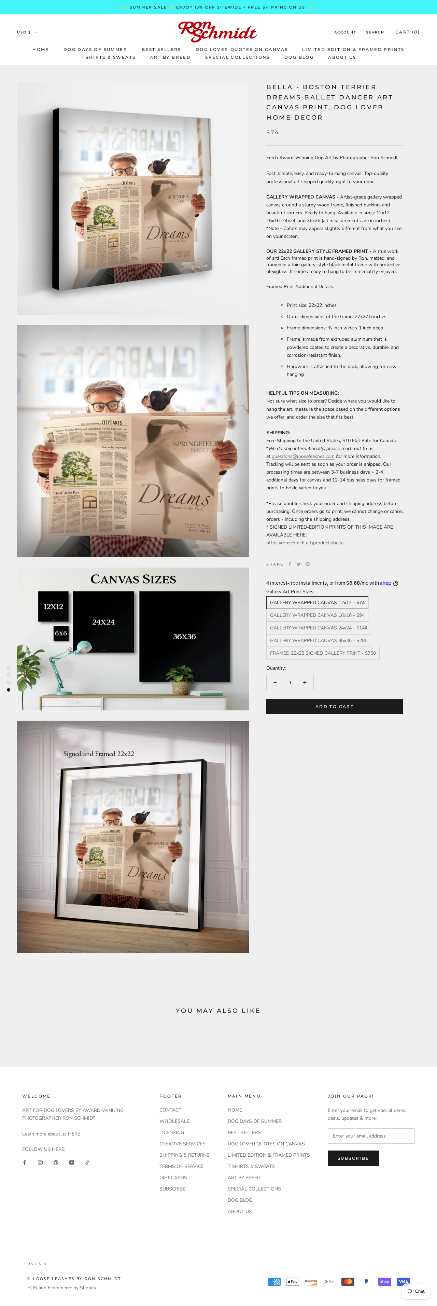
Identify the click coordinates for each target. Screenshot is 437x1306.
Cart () (407, 32)
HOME (40, 49)
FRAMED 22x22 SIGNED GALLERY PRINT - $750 (323, 653)
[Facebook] (290, 564)
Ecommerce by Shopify (72, 1287)
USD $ (24, 32)
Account (345, 32)
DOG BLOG (299, 57)
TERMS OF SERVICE (181, 1166)
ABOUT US (342, 57)
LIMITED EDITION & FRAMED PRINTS (353, 49)
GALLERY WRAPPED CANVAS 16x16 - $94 (317, 615)
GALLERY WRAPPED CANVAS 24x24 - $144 (318, 628)
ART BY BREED (170, 57)
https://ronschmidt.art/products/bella (304, 543)
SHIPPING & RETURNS (184, 1155)
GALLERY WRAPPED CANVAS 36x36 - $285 (318, 640)
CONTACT (170, 1110)
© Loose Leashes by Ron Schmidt (74, 1278)
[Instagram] (40, 1162)
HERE (74, 1134)
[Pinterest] (308, 564)
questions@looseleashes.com (303, 456)
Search (375, 32)
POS (32, 1287)
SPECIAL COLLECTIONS (237, 57)
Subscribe (353, 1158)
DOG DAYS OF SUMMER (95, 49)
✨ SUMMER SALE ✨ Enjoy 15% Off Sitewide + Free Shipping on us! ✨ (219, 7)
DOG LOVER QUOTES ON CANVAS (242, 49)
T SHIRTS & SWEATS (108, 57)
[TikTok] (87, 1162)
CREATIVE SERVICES (182, 1144)
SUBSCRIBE (172, 1189)
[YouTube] (71, 1162)
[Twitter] (299, 564)
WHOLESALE (174, 1121)
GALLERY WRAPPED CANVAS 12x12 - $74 (317, 602)
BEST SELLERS (161, 49)
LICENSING (171, 1132)
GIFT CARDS (173, 1177)
